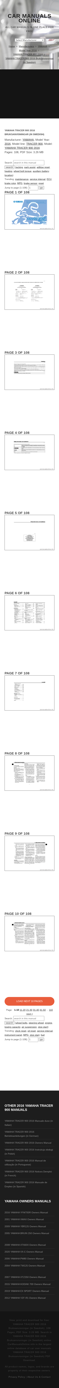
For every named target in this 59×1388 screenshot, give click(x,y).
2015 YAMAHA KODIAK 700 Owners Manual (27, 1284)
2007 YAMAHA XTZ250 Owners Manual (25, 1277)
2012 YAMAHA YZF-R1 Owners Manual (25, 1298)
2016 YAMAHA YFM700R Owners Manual (26, 1212)
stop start (43, 1027)
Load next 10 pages (29, 1001)
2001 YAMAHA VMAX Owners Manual (24, 1219)
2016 (7, 143)
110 (51, 1010)
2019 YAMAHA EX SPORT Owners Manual (27, 1291)
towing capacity (12, 1027)
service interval (37, 179)
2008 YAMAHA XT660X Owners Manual (25, 1245)
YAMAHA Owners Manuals (28, 1201)
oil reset (32, 1031)
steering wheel (36, 1023)
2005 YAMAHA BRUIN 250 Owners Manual (27, 1233)
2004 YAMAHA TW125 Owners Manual (25, 1265)
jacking (19, 167)
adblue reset (43, 167)
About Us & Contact (39, 1377)
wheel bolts (21, 1023)
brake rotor (10, 183)
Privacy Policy (17, 1377)
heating (8, 171)
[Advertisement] (29, 94)
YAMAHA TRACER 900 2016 (22, 148)
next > (29, 1014)
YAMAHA (28, 139)
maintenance (22, 179)
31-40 (36, 1010)
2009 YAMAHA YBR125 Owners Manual (25, 1226)
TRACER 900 (34, 143)
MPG (19, 183)
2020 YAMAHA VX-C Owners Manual (24, 1251)
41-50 (43, 1010)
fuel (43, 1035)
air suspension (29, 1027)
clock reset (20, 1031)
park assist (29, 167)
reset (41, 183)
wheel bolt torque (22, 171)
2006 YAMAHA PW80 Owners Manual (24, 1258)
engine (48, 1023)
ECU (49, 179)
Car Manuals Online (29, 18)
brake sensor (30, 183)
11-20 (23, 1010)
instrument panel (13, 1035)
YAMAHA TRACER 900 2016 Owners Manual (28, 1142)
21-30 (29, 1010)
